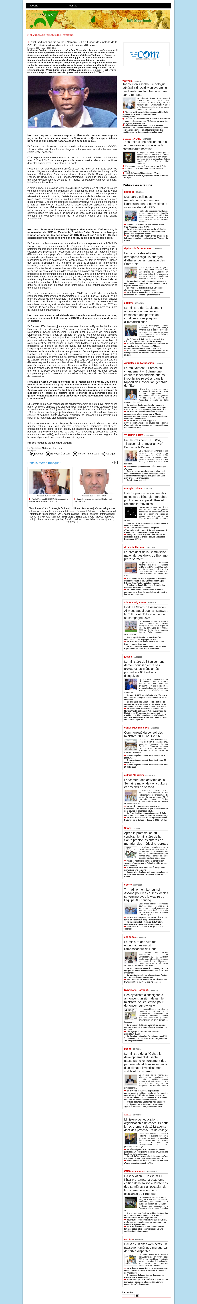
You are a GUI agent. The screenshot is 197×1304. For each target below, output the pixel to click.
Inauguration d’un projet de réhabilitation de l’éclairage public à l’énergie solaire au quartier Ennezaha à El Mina (144, 537)
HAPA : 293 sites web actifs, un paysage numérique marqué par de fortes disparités (146, 1247)
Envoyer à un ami (60, 453)
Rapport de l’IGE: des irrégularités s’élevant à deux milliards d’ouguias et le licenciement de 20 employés (145, 697)
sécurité (94, 514)
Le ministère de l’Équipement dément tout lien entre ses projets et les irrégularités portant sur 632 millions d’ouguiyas (144, 668)
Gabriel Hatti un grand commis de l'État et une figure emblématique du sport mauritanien (145, 918)
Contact (73, 6)
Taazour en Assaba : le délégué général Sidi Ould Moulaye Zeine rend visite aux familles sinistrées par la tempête (145, 89)
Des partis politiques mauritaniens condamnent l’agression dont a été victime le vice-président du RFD (145, 202)
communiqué (57, 511)
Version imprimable (88, 453)
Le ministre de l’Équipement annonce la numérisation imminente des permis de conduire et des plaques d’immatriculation (143, 315)
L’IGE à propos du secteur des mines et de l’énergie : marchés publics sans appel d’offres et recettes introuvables (145, 499)
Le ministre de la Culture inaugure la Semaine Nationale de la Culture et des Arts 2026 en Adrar (145, 819)
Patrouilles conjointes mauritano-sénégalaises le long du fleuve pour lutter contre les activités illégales (146, 352)
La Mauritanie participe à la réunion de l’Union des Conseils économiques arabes (145, 976)
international (107, 514)
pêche (59, 519)
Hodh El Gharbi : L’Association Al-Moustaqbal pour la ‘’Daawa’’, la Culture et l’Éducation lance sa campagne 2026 (146, 612)
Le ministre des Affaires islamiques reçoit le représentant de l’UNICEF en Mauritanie (145, 647)
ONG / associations (68, 514)
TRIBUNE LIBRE (71, 516)
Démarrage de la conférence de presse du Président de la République (144, 1276)
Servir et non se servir (137, 480)
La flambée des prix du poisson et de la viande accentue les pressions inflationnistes (145, 1098)
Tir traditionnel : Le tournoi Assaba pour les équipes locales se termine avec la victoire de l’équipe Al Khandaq (146, 895)
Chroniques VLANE (39, 508)
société (45, 511)
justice (84, 514)
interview (34, 511)
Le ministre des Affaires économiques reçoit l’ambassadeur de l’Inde (140, 945)
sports (33, 516)
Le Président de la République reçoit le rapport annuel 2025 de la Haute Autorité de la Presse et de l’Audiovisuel (146, 1270)
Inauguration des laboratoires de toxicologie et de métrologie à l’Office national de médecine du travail (146, 874)
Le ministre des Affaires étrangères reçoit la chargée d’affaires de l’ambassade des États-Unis (144, 259)
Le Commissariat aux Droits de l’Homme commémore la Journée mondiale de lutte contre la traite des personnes (145, 592)
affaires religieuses (104, 508)
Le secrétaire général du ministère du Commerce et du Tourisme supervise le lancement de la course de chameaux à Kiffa (146, 808)
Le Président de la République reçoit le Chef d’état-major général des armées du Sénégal (144, 340)
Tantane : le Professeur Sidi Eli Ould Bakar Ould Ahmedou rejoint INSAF (144, 226)
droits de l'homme (76, 511)
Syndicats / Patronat (49, 516)
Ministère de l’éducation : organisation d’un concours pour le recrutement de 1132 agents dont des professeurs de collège (146, 1125)
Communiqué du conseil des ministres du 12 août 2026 (143, 734)
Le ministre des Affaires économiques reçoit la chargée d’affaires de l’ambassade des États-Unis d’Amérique (146, 970)
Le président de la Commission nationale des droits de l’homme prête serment (146, 555)
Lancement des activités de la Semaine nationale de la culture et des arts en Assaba (145, 783)
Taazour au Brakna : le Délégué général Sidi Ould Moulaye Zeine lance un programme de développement (145, 114)
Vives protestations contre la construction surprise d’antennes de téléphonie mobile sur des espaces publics (145, 863)
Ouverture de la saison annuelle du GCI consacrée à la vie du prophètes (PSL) (142, 638)
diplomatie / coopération (43, 514)
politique (75, 508)
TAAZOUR (72, 522)
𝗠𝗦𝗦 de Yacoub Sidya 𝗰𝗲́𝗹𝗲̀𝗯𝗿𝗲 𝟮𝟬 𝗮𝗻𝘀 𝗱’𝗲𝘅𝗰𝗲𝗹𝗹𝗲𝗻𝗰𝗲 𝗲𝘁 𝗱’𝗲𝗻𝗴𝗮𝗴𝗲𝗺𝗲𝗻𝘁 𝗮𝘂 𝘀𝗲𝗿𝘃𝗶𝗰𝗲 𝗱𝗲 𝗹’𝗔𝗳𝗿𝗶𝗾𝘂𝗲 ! (145, 175)
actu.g (111, 519)
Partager (110, 453)
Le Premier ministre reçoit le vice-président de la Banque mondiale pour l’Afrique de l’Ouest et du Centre (146, 238)
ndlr (32, 519)
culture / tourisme (45, 519)
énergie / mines (60, 508)
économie (87, 508)
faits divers (88, 516)
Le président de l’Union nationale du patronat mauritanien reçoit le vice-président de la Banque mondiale (145, 1027)
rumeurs (109, 516)
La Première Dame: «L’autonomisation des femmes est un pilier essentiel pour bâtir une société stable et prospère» (144, 1228)
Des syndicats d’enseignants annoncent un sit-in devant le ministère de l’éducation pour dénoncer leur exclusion (144, 1000)
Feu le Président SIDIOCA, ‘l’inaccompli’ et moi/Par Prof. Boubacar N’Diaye (48, 500)
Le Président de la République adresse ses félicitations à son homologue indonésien (144, 293)
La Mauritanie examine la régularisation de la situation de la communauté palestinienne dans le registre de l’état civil (145, 283)
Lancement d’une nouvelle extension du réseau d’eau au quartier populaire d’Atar (146, 1162)
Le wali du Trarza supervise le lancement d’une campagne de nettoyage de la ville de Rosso (146, 1157)
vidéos (99, 516)
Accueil (34, 6)
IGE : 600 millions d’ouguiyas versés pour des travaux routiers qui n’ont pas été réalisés (145, 980)
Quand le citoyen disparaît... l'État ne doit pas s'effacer (93, 500)
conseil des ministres (94, 519)
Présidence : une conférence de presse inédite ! (146, 166)
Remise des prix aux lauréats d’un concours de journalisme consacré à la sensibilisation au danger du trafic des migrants (146, 1281)
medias (77, 519)
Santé (68, 519)
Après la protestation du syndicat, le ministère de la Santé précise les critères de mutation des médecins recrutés (146, 838)
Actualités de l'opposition (101, 511)
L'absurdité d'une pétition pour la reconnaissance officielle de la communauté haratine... (145, 145)
